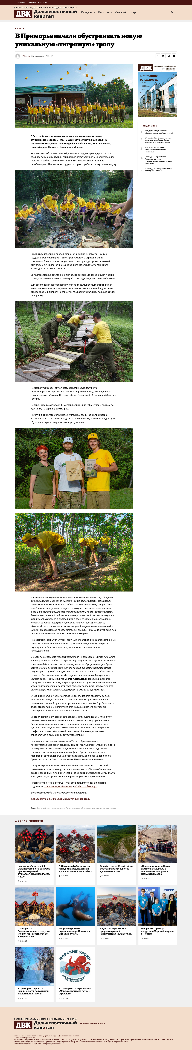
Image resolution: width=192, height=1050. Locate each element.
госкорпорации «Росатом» (58, 786)
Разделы (87, 12)
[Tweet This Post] (163, 55)
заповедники (58, 808)
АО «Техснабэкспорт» (85, 786)
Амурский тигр (44, 808)
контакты (42, 3)
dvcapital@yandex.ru (27, 1038)
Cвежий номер (125, 12)
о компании (20, 3)
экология (100, 808)
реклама (32, 3)
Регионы (104, 12)
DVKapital (26, 56)
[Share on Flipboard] (168, 55)
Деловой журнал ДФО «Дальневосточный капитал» (60, 799)
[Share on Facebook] (158, 55)
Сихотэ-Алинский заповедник (80, 808)
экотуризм (111, 808)
